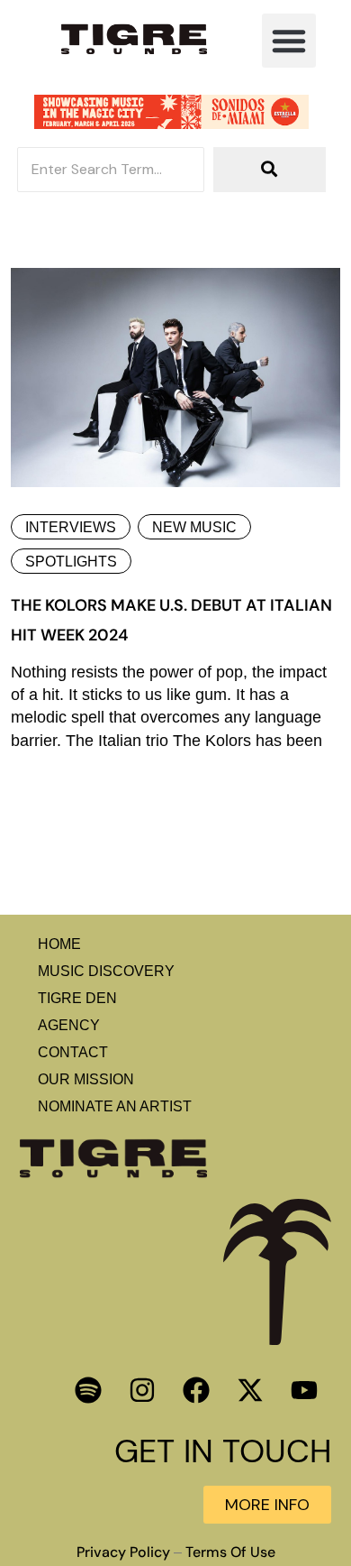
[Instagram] (142, 1390)
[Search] (269, 169)
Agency (69, 1025)
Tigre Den (77, 998)
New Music (194, 527)
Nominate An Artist (115, 1106)
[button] (289, 41)
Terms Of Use (230, 1552)
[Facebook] (196, 1390)
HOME (59, 944)
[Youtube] (304, 1390)
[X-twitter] (250, 1390)
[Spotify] (88, 1390)
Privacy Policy (123, 1552)
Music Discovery (106, 971)
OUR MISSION (86, 1079)
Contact (73, 1052)
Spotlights (71, 561)
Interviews (70, 527)
